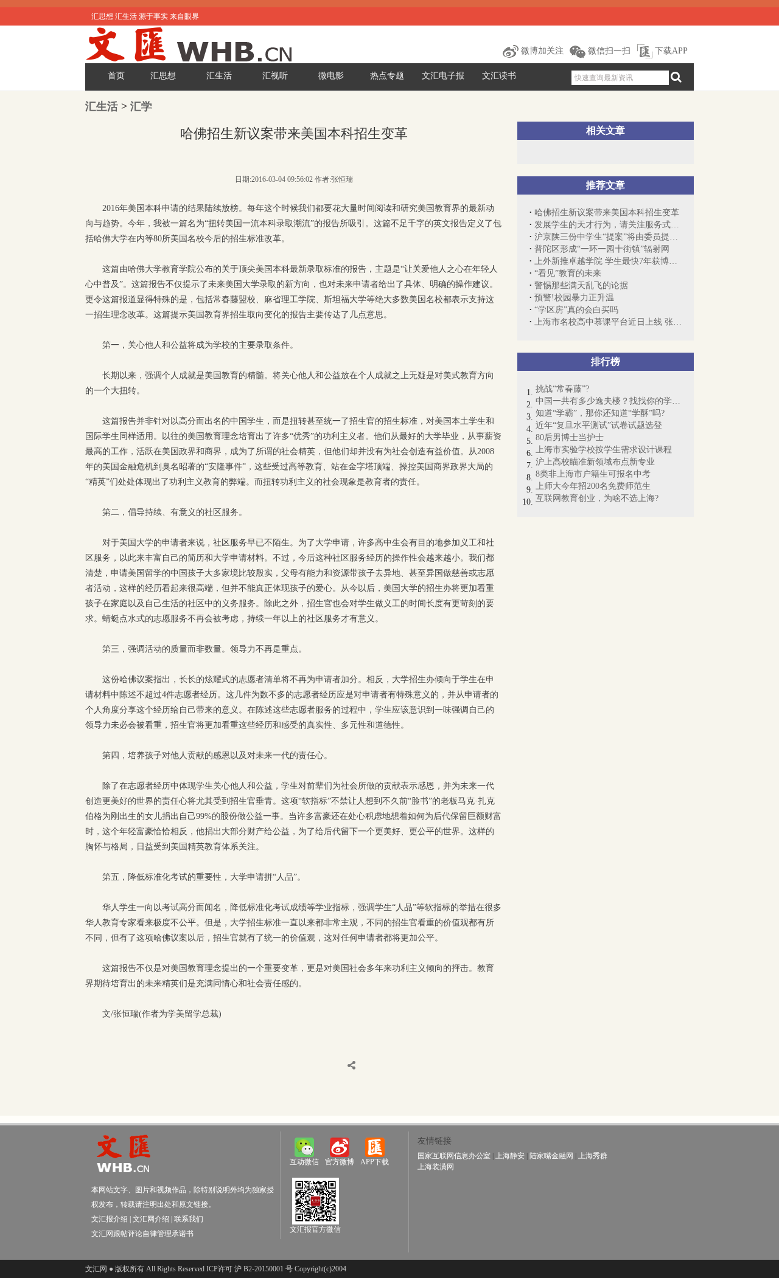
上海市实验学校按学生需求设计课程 (604, 449)
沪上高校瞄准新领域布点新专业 (595, 461)
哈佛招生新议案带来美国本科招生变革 (606, 212)
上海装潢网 (435, 1166)
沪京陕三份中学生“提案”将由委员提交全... (608, 236)
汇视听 (275, 75)
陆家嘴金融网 (551, 1156)
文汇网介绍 (151, 1219)
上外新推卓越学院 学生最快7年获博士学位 (608, 261)
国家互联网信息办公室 (454, 1156)
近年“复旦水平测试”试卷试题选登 (599, 425)
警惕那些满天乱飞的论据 (581, 285)
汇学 (141, 106)
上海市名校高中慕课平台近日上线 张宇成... (608, 321)
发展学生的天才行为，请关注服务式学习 (608, 224)
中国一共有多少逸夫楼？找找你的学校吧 (609, 401)
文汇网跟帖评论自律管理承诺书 (142, 1233)
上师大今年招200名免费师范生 (593, 486)
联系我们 (188, 1219)
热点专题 (387, 75)
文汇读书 (499, 75)
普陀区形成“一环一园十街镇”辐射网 (601, 249)
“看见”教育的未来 (567, 273)
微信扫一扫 (608, 50)
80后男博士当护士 (570, 437)
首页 (116, 75)
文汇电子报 (443, 75)
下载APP (670, 50)
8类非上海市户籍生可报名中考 (593, 473)
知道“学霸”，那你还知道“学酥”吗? (600, 413)
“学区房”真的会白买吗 (576, 309)
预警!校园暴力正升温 (574, 297)
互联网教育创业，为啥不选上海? (597, 498)
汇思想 (163, 75)
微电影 (331, 75)
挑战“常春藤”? (562, 388)
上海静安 (510, 1156)
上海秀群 (592, 1156)
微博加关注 (541, 50)
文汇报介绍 (109, 1219)
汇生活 (219, 75)
